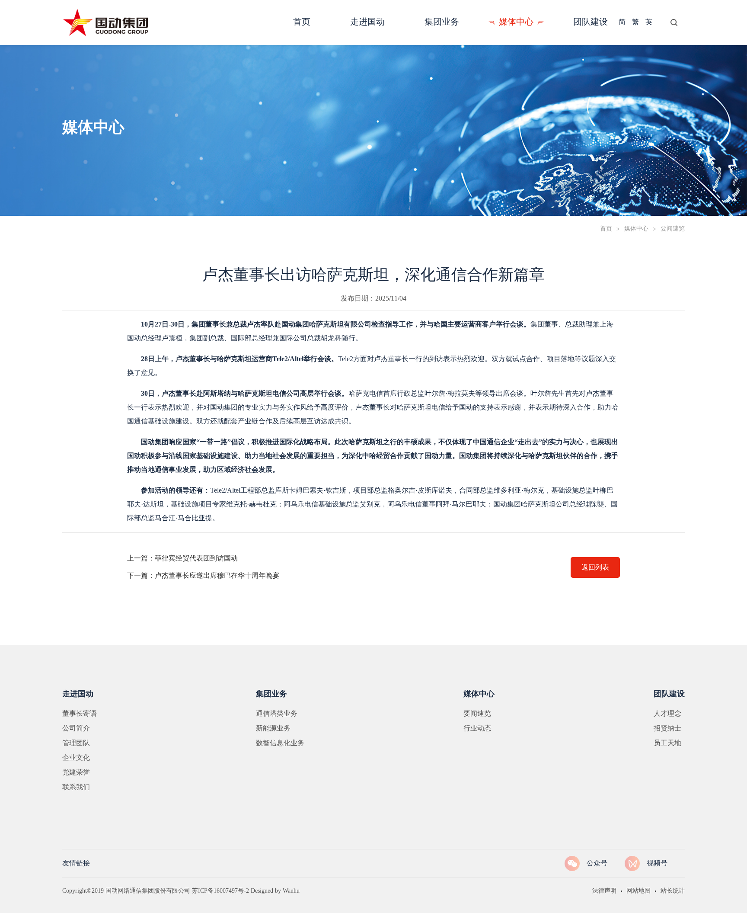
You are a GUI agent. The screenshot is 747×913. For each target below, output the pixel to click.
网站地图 (638, 891)
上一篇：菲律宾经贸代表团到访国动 (182, 558)
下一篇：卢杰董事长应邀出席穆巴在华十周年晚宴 (203, 576)
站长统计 (673, 891)
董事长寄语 (79, 714)
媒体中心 (636, 229)
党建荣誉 (76, 772)
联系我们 (76, 787)
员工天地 (667, 743)
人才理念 (667, 714)
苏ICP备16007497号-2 (220, 891)
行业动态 (477, 728)
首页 (606, 229)
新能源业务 (273, 728)
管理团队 (76, 743)
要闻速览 (477, 714)
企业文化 (76, 758)
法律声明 (604, 891)
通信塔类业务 (276, 714)
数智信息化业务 (280, 743)
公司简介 (76, 728)
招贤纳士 (667, 728)
